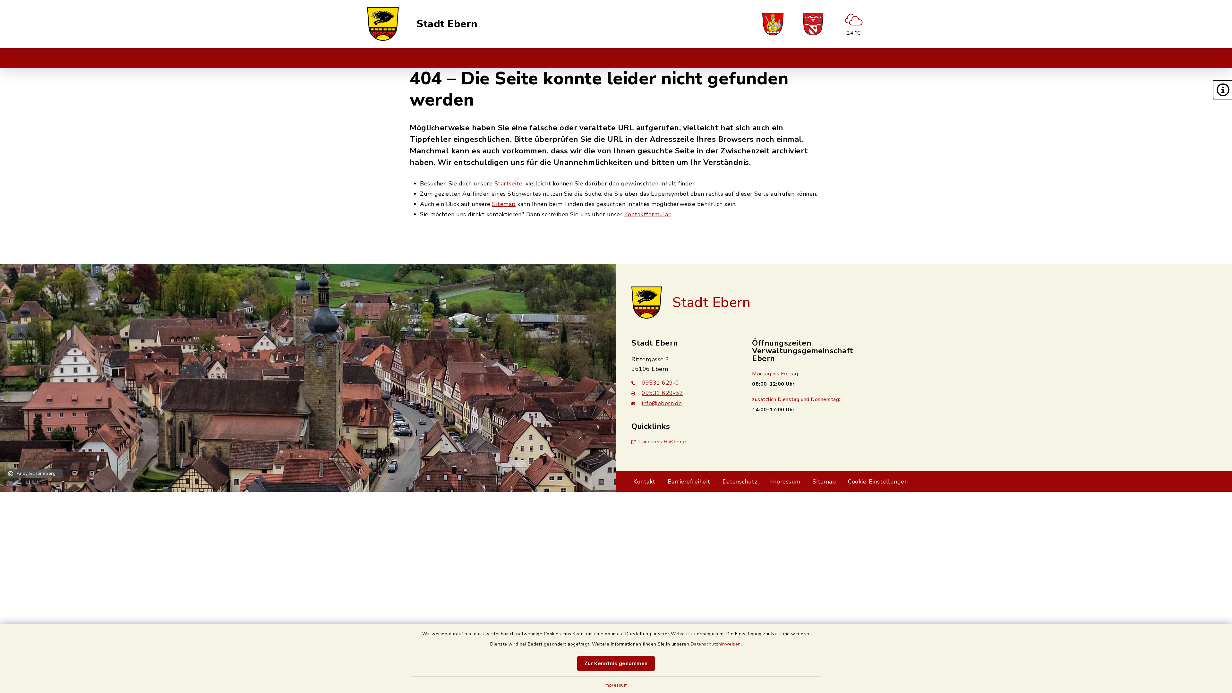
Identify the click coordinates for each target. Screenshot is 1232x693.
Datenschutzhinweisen (716, 644)
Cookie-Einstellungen (878, 481)
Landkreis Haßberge (663, 441)
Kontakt (644, 481)
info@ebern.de (662, 403)
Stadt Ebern (447, 24)
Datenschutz (740, 481)
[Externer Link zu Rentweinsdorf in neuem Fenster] (813, 24)
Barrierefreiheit (689, 481)
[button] (1222, 89)
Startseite (508, 183)
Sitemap (504, 204)
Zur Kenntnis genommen (616, 663)
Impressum (616, 685)
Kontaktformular (647, 214)
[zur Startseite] (383, 24)
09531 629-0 (660, 383)
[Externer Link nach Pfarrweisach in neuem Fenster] (772, 24)
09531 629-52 (662, 393)
